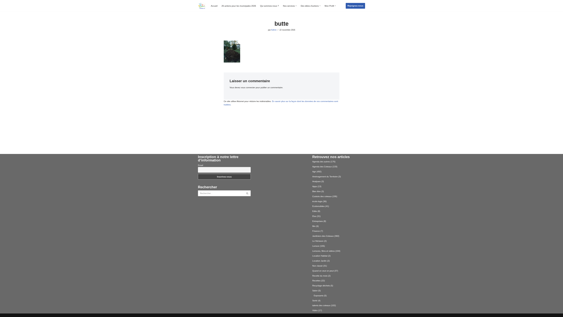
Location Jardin (319, 261)
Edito (314, 211)
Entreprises (317, 221)
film (314, 226)
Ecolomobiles (318, 206)
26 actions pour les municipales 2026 (239, 6)
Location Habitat (319, 256)
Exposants (318, 295)
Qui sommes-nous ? (269, 6)
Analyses (316, 181)
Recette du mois (319, 276)
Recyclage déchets (321, 285)
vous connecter (248, 87)
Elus (314, 216)
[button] (296, 5)
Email (200, 165)
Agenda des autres (321, 161)
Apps (314, 186)
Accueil (214, 6)
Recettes (316, 280)
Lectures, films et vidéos (323, 251)
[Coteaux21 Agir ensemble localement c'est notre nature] (202, 6)
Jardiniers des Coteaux (323, 236)
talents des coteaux (321, 305)
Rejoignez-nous (355, 6)
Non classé (317, 266)
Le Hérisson (317, 241)
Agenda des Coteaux (322, 166)
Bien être (316, 191)
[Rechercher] (247, 193)
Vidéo (315, 310)
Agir (314, 171)
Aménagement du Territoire (325, 176)
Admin (274, 30)
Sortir (314, 300)
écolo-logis (317, 201)
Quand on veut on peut (323, 271)
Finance (316, 231)
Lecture (315, 246)
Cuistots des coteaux (322, 196)
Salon (315, 290)
